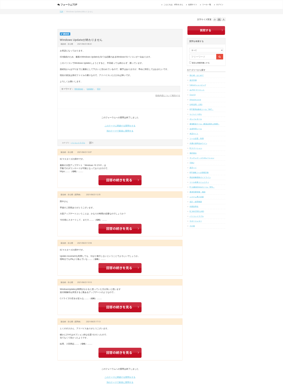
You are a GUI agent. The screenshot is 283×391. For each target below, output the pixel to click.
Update (90, 88)
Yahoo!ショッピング (198, 85)
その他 (192, 226)
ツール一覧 (206, 4)
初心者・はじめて (197, 75)
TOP (61, 11)
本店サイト (194, 133)
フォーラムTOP (69, 4)
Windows (78, 88)
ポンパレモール (196, 119)
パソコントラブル (78, 142)
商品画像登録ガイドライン (200, 177)
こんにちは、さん (173, 4)
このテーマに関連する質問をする (120, 125)
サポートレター (196, 221)
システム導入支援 (197, 197)
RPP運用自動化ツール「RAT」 (202, 109)
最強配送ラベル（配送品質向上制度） (205, 124)
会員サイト (192, 4)
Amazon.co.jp (195, 99)
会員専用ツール (196, 128)
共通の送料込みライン (198, 143)
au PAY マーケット (197, 90)
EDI (98, 88)
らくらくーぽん (196, 114)
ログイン (219, 4)
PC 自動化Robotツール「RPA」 (202, 187)
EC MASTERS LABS (197, 211)
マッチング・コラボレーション (202, 158)
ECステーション (196, 148)
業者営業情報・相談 (197, 192)
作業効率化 (194, 206)
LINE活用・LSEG (196, 104)
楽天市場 (193, 80)
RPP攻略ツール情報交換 (199, 172)
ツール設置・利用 (197, 138)
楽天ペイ (193, 167)
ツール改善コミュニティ (199, 182)
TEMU (192, 162)
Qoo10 (192, 94)
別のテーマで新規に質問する (120, 130)
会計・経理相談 (196, 201)
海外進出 (193, 153)
